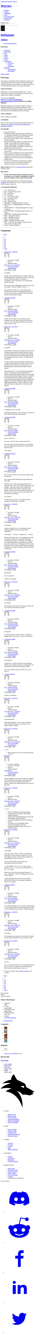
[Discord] (19, 1212)
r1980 (6, 1070)
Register (10, 1)
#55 (5, 624)
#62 (5, 265)
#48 (5, 801)
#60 (5, 340)
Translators (11, 66)
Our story (10, 1144)
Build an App (12, 1114)
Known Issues (22, 167)
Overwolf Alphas (13, 1175)
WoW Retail (4, 1060)
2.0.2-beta (7, 1067)
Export (10, 64)
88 (5, 245)
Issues (6, 56)
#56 (5, 517)
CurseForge (4, 1)
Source (6, 58)
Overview (7, 50)
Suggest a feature (13, 1136)
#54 (5, 595)
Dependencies (12, 69)
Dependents (11, 71)
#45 (5, 898)
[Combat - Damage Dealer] (5, 1038)
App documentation (13, 1119)
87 (5, 244)
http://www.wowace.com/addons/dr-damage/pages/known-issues (12, 100)
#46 (5, 925)
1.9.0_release (8, 1064)
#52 (5, 687)
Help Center (11, 1168)
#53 (5, 652)
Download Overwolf (14, 1134)
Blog (9, 1148)
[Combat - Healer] (5, 1042)
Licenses (10, 1176)
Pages (6, 60)
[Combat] (5, 1032)
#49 (5, 742)
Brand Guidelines (13, 1149)
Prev (5, 234)
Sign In (15, 1)
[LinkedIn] (19, 1302)
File (5, 53)
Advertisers (11, 1158)
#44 (5, 954)
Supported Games (13, 1170)
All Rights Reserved (10, 1017)
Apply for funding (13, 1122)
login (21, 971)
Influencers (11, 1160)
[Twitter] (19, 1332)
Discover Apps (12, 1131)
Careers (10, 1146)
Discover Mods (12, 1129)
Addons (4, 39)
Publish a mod (12, 1116)
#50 (5, 770)
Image (6, 55)
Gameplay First (12, 1132)
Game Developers (13, 1161)
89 (5, 247)
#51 (5, 711)
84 (5, 239)
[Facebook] (19, 1272)
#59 (5, 430)
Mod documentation (13, 1121)
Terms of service (12, 1171)
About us (10, 1143)
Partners (10, 1156)
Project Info (7, 52)
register (26, 971)
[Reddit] (19, 1242)
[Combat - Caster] (5, 1035)
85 (5, 241)
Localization (7, 61)
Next (5, 249)
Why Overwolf (12, 1117)
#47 (5, 843)
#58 (5, 467)
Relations (7, 68)
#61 (5, 402)
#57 (5, 565)
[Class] (5, 1029)
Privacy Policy (12, 1173)
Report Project (8, 1020)
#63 (5, 311)
